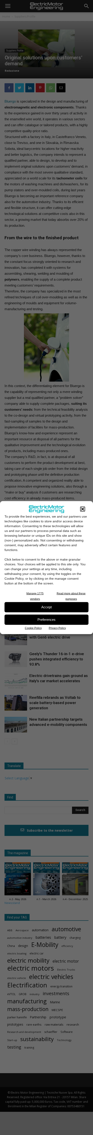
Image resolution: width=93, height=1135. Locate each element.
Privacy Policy (57, 627)
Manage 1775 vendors (35, 596)
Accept (46, 607)
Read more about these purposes (71, 596)
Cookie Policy (33, 627)
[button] (82, 509)
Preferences (46, 620)
